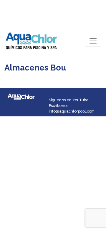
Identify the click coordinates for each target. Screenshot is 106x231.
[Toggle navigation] (93, 41)
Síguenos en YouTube (69, 100)
